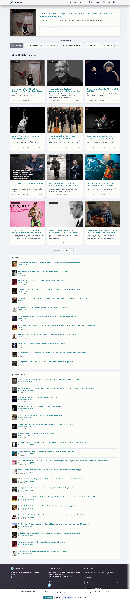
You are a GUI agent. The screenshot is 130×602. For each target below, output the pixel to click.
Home (74, 2)
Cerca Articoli (90, 573)
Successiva (69, 250)
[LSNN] (49, 585)
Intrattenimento (95, 2)
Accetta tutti (48, 597)
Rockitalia (19, 569)
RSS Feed (34, 55)
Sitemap (110, 573)
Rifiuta (58, 597)
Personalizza (67, 597)
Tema (117, 2)
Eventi (108, 2)
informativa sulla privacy (81, 597)
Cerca (83, 2)
